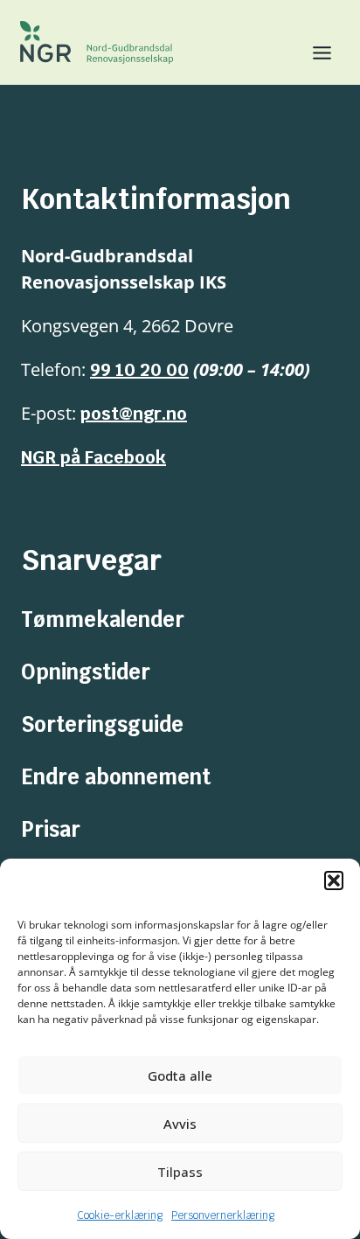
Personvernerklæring (222, 1215)
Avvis (180, 1123)
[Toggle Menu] (315, 53)
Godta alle (180, 1075)
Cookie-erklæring (120, 1215)
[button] (334, 880)
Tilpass (180, 1171)
